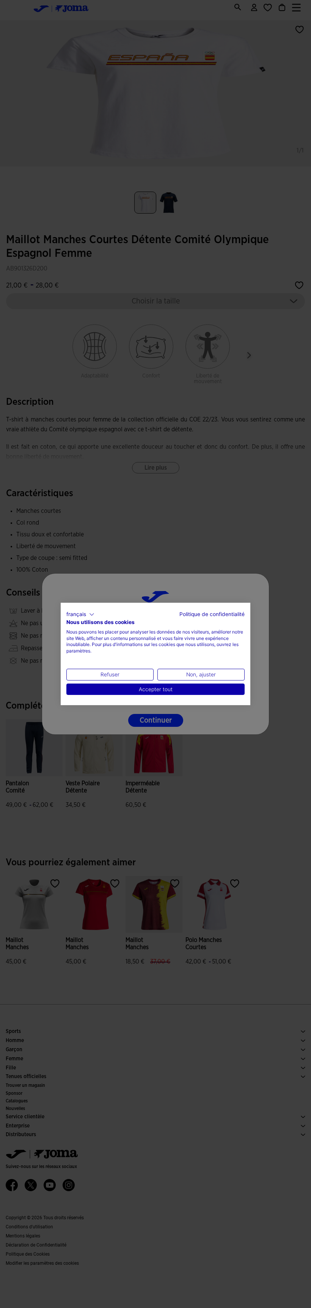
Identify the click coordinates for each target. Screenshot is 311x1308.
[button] (80, 614)
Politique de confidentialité (212, 614)
